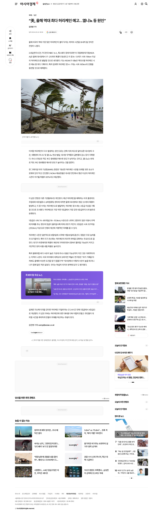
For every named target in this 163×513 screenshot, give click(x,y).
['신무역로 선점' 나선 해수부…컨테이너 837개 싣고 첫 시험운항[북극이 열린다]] (120, 322)
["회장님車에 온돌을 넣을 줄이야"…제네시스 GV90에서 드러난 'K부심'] (23, 463)
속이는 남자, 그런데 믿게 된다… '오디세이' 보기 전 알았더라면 (46, 445)
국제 (30, 15)
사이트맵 (94, 494)
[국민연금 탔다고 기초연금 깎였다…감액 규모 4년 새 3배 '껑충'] (142, 465)
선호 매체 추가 (52, 32)
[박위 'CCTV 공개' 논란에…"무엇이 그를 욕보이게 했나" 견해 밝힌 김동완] (142, 475)
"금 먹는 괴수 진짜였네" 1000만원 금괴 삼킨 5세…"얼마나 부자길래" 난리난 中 (76, 294)
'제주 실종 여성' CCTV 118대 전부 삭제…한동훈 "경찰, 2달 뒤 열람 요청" (76, 284)
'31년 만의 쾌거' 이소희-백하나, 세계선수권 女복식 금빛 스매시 (137, 328)
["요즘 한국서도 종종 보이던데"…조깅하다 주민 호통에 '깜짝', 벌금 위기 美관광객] (142, 446)
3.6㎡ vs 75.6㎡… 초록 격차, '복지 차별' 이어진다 (95, 431)
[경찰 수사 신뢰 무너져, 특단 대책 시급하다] (73, 463)
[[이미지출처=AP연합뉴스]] (62, 106)
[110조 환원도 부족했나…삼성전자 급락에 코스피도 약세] (73, 477)
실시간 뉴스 (46, 4)
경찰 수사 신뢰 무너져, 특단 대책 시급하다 (96, 458)
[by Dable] (105, 399)
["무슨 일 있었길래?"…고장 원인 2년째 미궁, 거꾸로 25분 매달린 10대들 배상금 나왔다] (142, 456)
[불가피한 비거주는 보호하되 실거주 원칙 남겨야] (73, 450)
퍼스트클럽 (42, 494)
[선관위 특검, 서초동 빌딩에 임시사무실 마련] (120, 302)
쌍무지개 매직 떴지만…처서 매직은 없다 (46, 431)
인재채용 (34, 494)
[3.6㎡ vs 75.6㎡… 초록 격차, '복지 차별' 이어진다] (73, 437)
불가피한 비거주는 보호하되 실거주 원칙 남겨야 (96, 445)
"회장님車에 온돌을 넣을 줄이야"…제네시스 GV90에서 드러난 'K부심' (46, 458)
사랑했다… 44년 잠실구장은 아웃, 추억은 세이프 (46, 471)
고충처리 (87, 494)
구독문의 (49, 494)
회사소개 (17, 494)
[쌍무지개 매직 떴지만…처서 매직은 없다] (23, 437)
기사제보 (57, 494)
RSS (63, 494)
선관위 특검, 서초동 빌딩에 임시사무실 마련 (137, 299)
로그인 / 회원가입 (135, 4)
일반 (35, 15)
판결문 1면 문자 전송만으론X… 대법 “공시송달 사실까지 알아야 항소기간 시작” (137, 289)
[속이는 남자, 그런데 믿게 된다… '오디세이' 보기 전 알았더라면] (23, 450)
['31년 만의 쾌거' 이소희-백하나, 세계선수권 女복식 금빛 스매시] (120, 331)
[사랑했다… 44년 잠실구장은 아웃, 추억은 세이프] (23, 477)
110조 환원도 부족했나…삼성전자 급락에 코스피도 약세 (70, 280)
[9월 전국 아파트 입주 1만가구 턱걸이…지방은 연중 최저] (120, 312)
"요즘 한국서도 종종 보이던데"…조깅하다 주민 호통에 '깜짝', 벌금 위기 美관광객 (76, 289)
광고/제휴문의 (26, 494)
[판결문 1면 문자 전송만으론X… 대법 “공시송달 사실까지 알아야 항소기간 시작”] (120, 293)
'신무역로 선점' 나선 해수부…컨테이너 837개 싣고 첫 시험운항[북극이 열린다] (137, 318)
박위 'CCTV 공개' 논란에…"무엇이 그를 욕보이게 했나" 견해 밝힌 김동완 (127, 473)
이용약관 (80, 494)
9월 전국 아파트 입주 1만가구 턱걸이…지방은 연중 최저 (137, 309)
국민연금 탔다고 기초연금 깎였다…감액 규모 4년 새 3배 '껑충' (126, 463)
